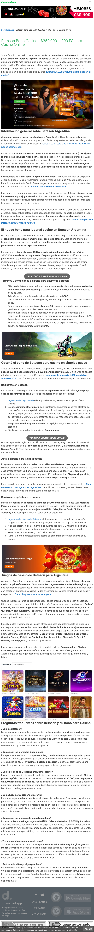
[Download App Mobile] (9, 2)
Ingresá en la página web (21, 400)
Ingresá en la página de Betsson (24, 519)
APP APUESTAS (39, 914)
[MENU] (91, 2)
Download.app (7, 30)
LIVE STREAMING (39, 902)
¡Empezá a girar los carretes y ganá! (32, 594)
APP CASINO (39, 908)
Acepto (88, 929)
